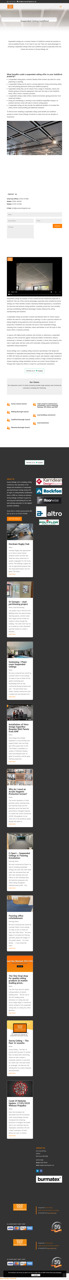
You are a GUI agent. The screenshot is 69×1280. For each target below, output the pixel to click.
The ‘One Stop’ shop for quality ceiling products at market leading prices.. (18, 979)
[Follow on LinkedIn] (37, 1170)
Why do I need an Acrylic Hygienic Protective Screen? (18, 791)
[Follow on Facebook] (41, 1170)
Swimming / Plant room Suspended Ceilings (18, 664)
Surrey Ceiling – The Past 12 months (19, 1041)
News (10, 547)
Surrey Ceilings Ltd (51, 1213)
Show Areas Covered (8, 1278)
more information (57, 1272)
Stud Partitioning (18, 607)
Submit (57, 226)
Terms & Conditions (54, 1210)
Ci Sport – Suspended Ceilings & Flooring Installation (19, 855)
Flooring (11, 861)
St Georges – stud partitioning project (18, 603)
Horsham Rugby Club (19, 543)
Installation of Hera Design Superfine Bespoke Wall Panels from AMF (19, 728)
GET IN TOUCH (14, 519)
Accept (36, 1275)
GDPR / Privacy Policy (43, 1210)
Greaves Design (49, 1207)
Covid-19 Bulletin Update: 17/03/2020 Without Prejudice (19, 1103)
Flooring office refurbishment (16, 917)
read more (12, 574)
